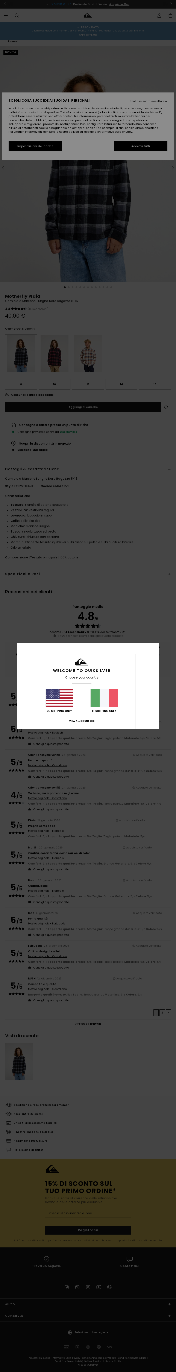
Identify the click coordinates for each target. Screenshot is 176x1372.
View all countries (81, 721)
